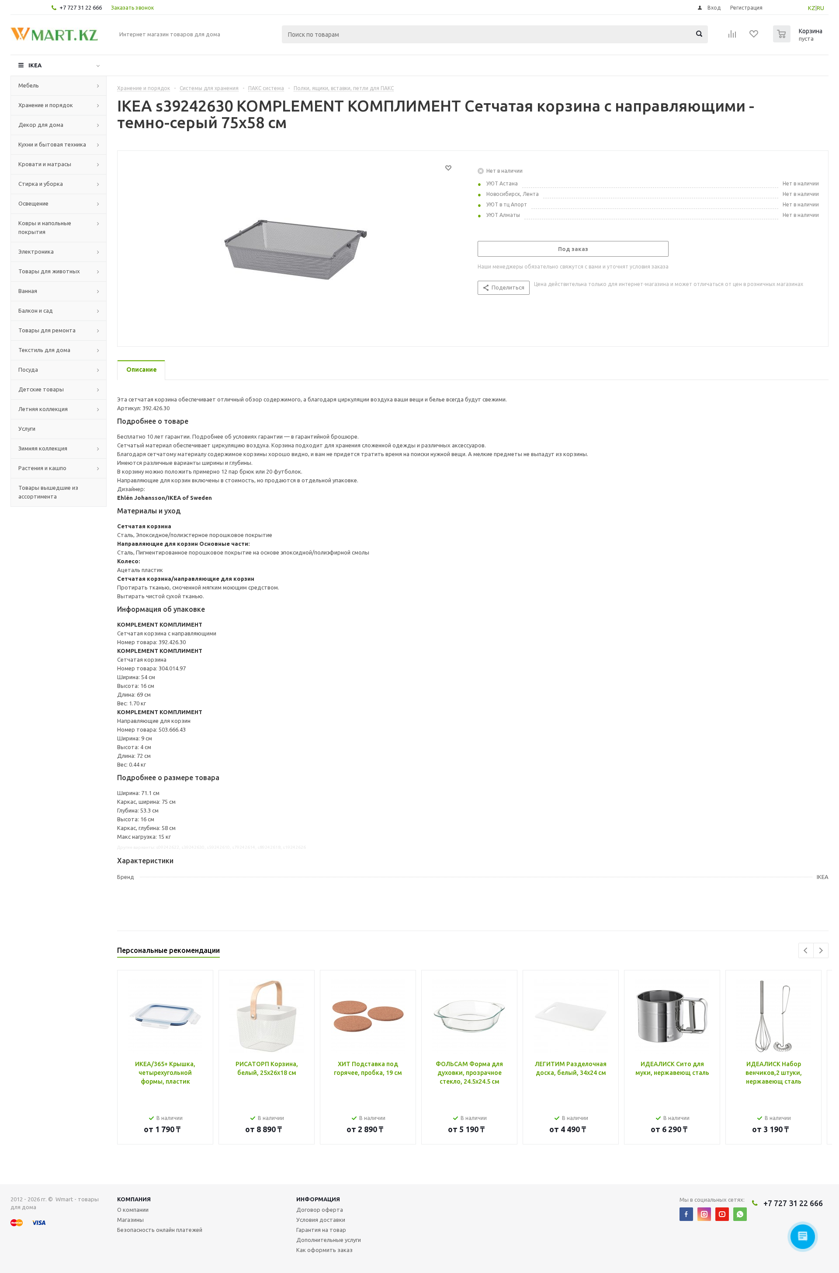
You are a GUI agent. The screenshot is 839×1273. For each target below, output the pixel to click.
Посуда (28, 369)
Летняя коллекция (43, 409)
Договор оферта (319, 1210)
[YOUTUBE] (722, 1214)
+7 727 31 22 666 (80, 7)
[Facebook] (686, 1214)
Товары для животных (49, 271)
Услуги (26, 428)
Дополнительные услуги (328, 1240)
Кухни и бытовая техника (52, 144)
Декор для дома (40, 125)
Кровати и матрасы (44, 164)
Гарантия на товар (321, 1230)
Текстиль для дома (44, 350)
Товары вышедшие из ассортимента (48, 492)
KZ (811, 8)
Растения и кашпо (42, 468)
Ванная (27, 291)
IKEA (35, 65)
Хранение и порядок (45, 105)
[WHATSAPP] (740, 1214)
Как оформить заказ (324, 1250)
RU (820, 8)
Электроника (36, 251)
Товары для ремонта (47, 330)
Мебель (28, 85)
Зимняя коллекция (42, 448)
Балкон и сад (35, 310)
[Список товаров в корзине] (799, 39)
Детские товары (41, 389)
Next (821, 950)
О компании (133, 1210)
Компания (134, 1199)
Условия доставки (320, 1220)
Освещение (33, 203)
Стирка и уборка (40, 184)
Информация (318, 1199)
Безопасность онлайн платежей (159, 1230)
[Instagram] (704, 1214)
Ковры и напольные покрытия (44, 227)
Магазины (130, 1220)
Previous (806, 950)
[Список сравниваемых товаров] (732, 36)
